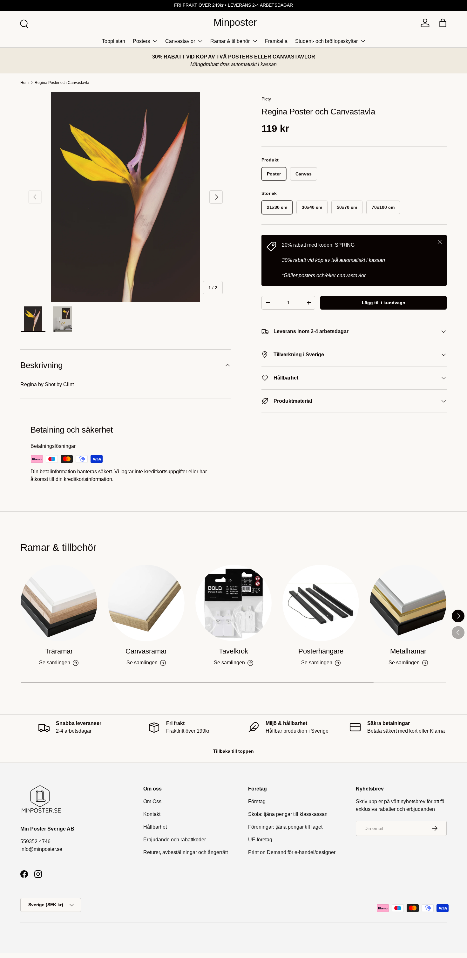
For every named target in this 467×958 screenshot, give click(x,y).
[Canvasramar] (146, 603)
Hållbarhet (155, 827)
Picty (266, 98)
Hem (24, 82)
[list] (125, 197)
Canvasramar (146, 651)
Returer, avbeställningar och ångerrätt (185, 852)
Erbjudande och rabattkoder (174, 839)
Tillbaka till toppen (233, 751)
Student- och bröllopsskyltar (326, 41)
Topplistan (113, 41)
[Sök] (23, 23)
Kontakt (151, 814)
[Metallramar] (408, 603)
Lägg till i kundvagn (383, 302)
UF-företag (260, 839)
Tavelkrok (233, 651)
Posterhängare (320, 651)
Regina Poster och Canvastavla (62, 82)
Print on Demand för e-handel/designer (291, 852)
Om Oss (152, 801)
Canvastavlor (180, 41)
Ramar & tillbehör (230, 41)
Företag (257, 801)
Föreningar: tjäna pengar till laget (285, 827)
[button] (443, 23)
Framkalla (276, 41)
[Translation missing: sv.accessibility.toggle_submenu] (155, 41)
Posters (141, 41)
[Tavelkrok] (233, 603)
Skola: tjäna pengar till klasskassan (288, 814)
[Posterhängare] (320, 603)
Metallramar (408, 651)
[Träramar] (59, 603)
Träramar (59, 651)
